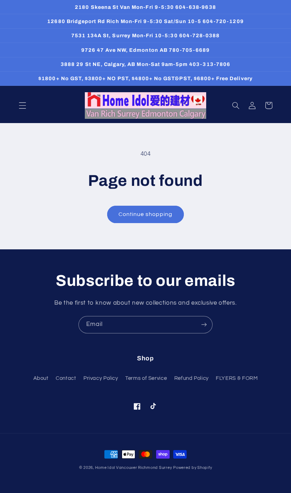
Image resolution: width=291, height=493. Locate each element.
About (41, 378)
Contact (66, 378)
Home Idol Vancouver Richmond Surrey (133, 468)
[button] (22, 105)
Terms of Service (146, 378)
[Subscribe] (204, 324)
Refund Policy (191, 378)
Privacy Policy (100, 378)
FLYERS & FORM (237, 378)
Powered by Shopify (192, 468)
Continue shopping (146, 214)
